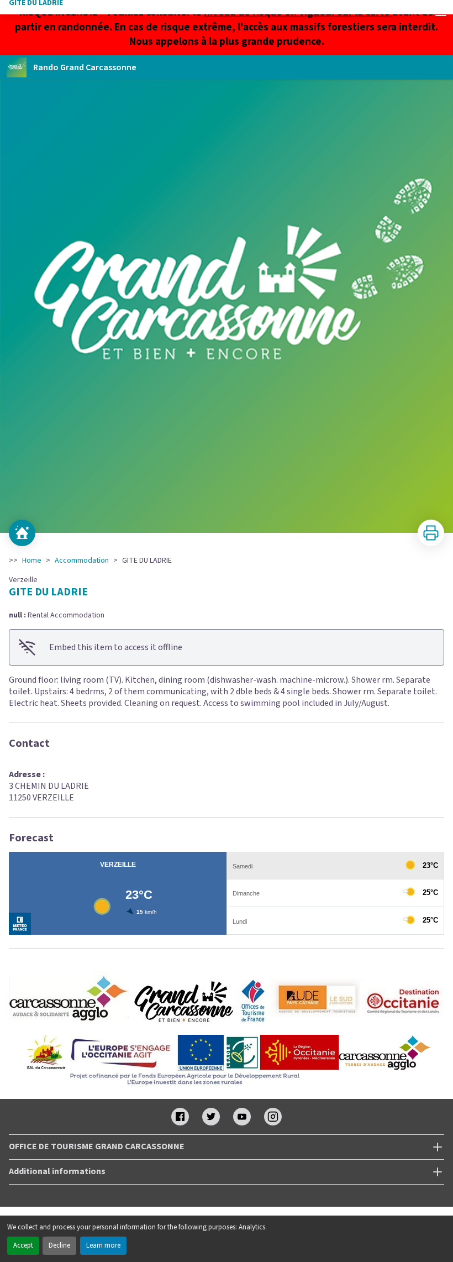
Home (31, 560)
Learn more (103, 1245)
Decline (59, 1245)
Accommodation (82, 560)
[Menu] (440, 12)
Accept (23, 1245)
